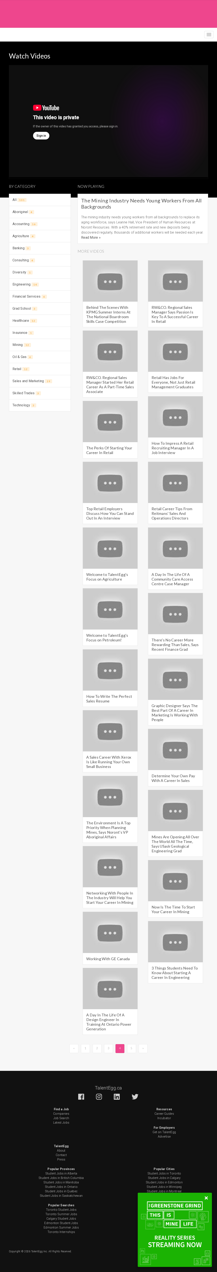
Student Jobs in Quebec (61, 1191)
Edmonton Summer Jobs (61, 1227)
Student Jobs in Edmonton (164, 1182)
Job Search (61, 1118)
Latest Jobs (61, 1122)
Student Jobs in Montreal (164, 1191)
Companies (61, 1113)
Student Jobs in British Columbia (61, 1178)
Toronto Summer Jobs (61, 1214)
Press (61, 1159)
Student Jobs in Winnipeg (164, 1186)
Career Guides (164, 1113)
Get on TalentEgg (164, 1132)
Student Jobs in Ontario (61, 1186)
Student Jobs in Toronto (164, 1173)
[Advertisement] (108, 13)
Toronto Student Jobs (61, 1209)
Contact (61, 1155)
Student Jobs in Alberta (61, 1173)
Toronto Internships (61, 1232)
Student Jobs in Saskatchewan (61, 1195)
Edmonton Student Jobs (61, 1223)
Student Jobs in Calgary (164, 1178)
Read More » (91, 237)
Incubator (164, 1118)
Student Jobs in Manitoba (61, 1182)
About (61, 1150)
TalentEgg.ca (108, 1088)
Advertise (164, 1136)
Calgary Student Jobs (61, 1218)
